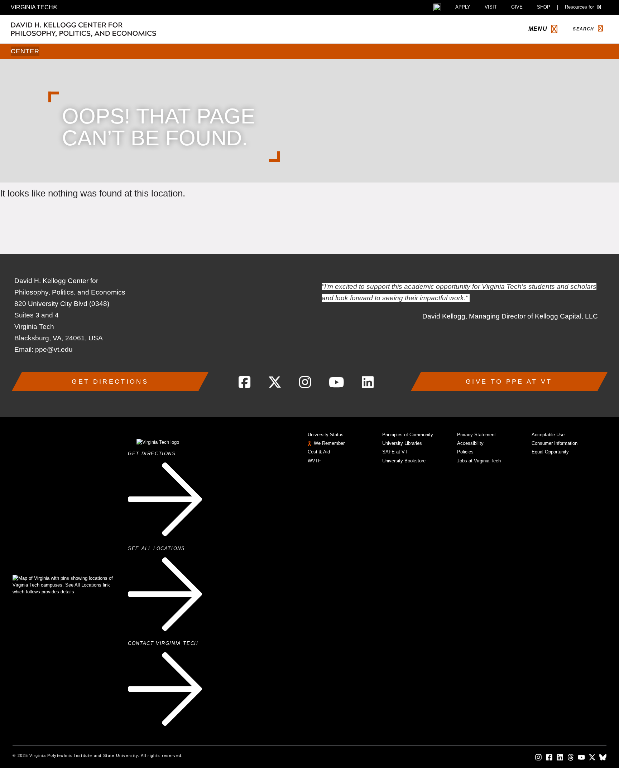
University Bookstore (404, 460)
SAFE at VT (395, 452)
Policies (465, 452)
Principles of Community (407, 434)
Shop (543, 7)
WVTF (314, 460)
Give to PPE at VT (509, 381)
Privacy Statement (476, 434)
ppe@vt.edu (54, 349)
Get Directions (110, 381)
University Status (326, 434)
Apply (462, 7)
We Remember (329, 443)
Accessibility (470, 443)
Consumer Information (554, 443)
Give (517, 7)
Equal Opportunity (550, 452)
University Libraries (402, 443)
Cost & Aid (319, 452)
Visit (491, 7)
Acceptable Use (548, 434)
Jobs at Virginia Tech (479, 460)
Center (25, 51)
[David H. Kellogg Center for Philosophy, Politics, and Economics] (118, 29)
